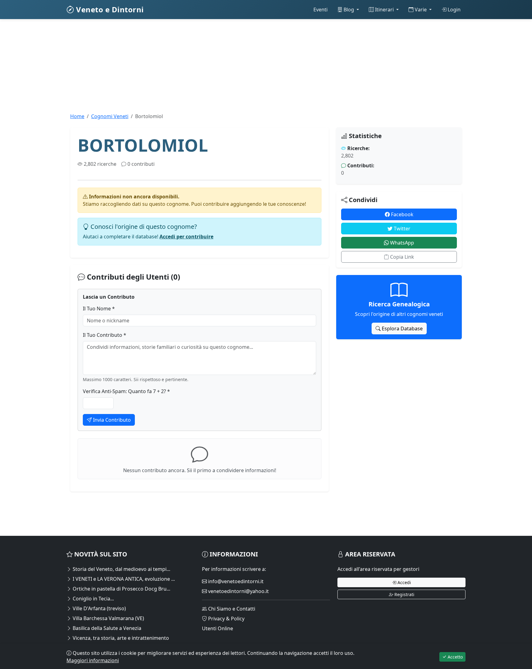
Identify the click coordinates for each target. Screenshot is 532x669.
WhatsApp (401, 242)
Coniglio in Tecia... (92, 598)
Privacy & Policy (225, 618)
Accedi (403, 582)
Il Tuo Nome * (99, 308)
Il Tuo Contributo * (104, 335)
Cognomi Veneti (109, 116)
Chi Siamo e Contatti (231, 608)
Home (77, 116)
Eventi (320, 9)
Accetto (454, 657)
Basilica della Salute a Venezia (106, 628)
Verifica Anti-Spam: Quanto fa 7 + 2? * (126, 391)
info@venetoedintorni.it (235, 581)
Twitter (401, 228)
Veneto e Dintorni (109, 9)
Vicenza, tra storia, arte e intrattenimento (120, 638)
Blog (348, 9)
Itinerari (384, 9)
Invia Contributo (111, 419)
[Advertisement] (251, 69)
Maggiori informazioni (92, 660)
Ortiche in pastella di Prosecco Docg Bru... (120, 588)
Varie (420, 9)
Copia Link (401, 256)
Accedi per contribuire (186, 236)
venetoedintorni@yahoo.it (238, 591)
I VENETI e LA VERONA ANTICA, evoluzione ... (123, 578)
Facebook (401, 214)
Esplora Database (402, 328)
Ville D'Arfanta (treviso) (98, 608)
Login (453, 9)
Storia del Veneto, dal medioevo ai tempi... (120, 569)
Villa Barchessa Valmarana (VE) (107, 618)
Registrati (403, 594)
